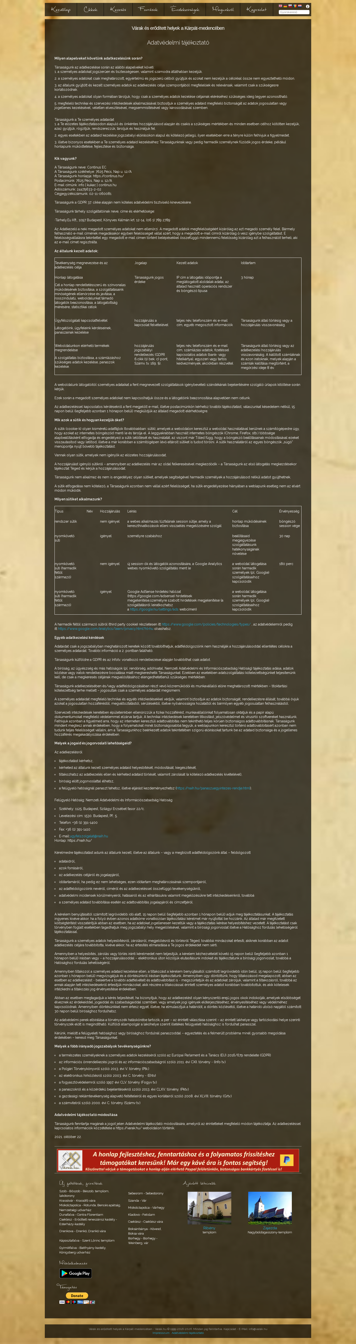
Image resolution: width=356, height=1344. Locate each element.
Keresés (118, 9)
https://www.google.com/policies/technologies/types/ (206, 624)
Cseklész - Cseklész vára (145, 1221)
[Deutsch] (285, 6)
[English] (280, 6)
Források (148, 9)
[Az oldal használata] (308, 6)
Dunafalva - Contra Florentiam (81, 1214)
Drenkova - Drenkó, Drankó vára (82, 1231)
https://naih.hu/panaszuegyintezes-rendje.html (213, 788)
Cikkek (90, 9)
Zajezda (270, 1228)
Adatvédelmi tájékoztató (188, 1333)
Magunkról (223, 9)
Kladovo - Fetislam (141, 1214)
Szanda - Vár (137, 1200)
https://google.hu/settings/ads (154, 609)
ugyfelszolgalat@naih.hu (89, 836)
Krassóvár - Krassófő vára (77, 1200)
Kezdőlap (60, 9)
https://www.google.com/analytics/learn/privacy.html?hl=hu (105, 629)
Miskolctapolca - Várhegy (146, 1207)
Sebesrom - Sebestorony (145, 1193)
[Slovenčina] (290, 6)
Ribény (209, 1228)
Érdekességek (185, 9)
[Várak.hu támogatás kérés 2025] (178, 1171)
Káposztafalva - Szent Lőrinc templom (87, 1240)
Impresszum (161, 1333)
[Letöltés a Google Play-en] (75, 1277)
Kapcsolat (257, 9)
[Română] (295, 6)
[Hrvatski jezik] (300, 6)
